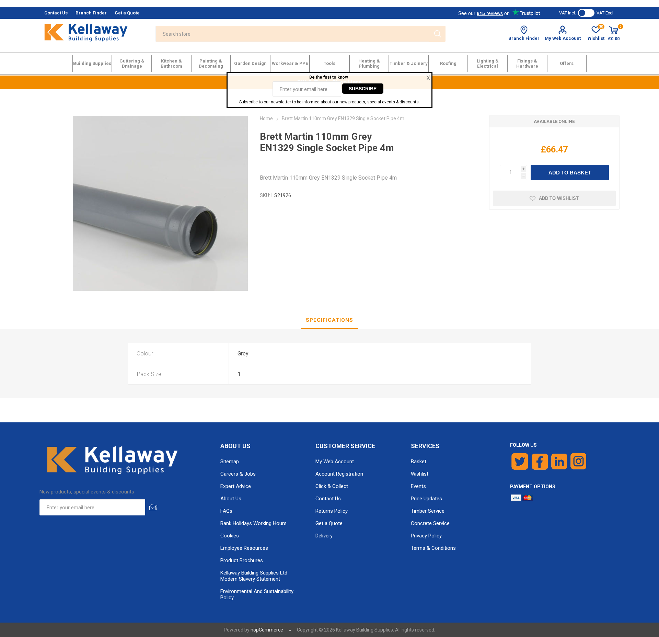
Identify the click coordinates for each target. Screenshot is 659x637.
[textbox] (292, 34)
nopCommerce (267, 630)
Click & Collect (331, 486)
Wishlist (419, 474)
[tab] (329, 320)
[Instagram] (578, 461)
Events (418, 486)
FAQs (226, 511)
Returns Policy (331, 511)
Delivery (324, 536)
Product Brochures (241, 560)
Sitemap (229, 461)
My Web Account (563, 38)
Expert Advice (235, 486)
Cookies (229, 536)
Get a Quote (329, 523)
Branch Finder (524, 38)
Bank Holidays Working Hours (253, 523)
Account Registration (339, 474)
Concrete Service (430, 523)
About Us (230, 499)
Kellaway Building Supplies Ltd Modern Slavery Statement (253, 576)
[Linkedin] (559, 461)
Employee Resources (244, 548)
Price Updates (426, 499)
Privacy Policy (426, 536)
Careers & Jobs (238, 474)
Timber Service (427, 511)
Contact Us (328, 499)
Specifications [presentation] (329, 320)
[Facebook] (540, 461)
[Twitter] (520, 461)
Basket (418, 461)
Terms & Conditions (433, 548)
